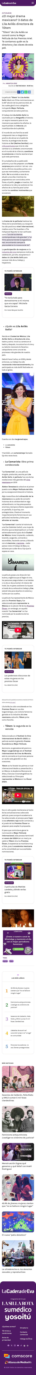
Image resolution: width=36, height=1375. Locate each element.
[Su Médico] (18, 1309)
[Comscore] (18, 1356)
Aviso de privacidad (6, 1339)
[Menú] (32, 3)
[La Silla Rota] (18, 1303)
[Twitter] (11, 1346)
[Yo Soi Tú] (18, 1317)
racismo (20, 543)
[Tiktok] (21, 1346)
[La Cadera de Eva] (9, 3)
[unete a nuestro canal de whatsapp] (18, 942)
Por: (10, 83)
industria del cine (9, 252)
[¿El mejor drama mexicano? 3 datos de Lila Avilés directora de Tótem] (18, 92)
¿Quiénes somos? (9, 1327)
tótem (11, 961)
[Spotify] (25, 1346)
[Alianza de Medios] (18, 1362)
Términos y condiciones (7, 1332)
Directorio (24, 1328)
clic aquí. (13, 702)
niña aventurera (8, 146)
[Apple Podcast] (27, 1346)
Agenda (5, 961)
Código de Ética (26, 1339)
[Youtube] (18, 1346)
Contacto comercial (24, 1333)
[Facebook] (8, 1346)
